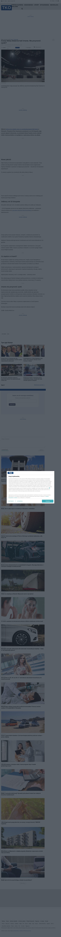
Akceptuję (48, 501)
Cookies (15, 497)
